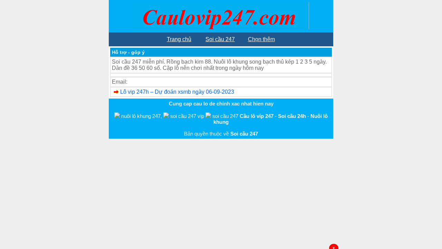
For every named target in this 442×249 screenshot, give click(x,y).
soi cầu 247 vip (187, 116)
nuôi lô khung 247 (141, 116)
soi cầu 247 (225, 116)
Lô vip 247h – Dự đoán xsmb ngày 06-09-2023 (177, 92)
